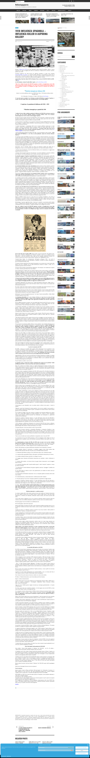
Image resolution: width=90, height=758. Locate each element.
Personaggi (63, 79)
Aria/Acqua (63, 83)
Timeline (60, 71)
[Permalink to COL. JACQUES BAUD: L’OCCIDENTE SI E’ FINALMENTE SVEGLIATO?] (68, 185)
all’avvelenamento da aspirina (21, 74)
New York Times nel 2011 (42, 82)
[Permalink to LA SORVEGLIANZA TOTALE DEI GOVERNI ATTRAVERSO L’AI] (68, 263)
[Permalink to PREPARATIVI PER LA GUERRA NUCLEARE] (62, 271)
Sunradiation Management (65, 92)
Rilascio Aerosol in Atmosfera (66, 91)
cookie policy (9, 756)
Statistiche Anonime (82, 747)
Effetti (60, 97)
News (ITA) (61, 68)
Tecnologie (61, 88)
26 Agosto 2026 (33, 16)
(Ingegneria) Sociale (64, 87)
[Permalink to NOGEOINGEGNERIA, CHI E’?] (62, 185)
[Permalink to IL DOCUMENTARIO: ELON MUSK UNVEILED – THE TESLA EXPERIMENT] (72, 302)
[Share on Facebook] (50, 41)
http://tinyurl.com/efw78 (20, 539)
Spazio (62, 96)
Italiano (19, 1)
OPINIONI (61, 65)
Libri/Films (61, 102)
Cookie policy (4, 756)
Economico (63, 85)
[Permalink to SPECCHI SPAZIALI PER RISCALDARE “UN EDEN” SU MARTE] (68, 287)
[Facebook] (70, 1)
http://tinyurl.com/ (40, 672)
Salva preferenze (82, 753)
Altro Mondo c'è (62, 105)
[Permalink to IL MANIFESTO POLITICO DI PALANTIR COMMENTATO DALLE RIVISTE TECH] (72, 263)
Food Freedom (45, 96)
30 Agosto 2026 (63, 19)
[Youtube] (71, 1)
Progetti (62, 77)
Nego (82, 750)
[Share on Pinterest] (53, 41)
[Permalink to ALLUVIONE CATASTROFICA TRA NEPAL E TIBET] (37, 20)
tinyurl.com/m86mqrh (22, 583)
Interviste (60, 70)
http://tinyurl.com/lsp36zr (23, 535)
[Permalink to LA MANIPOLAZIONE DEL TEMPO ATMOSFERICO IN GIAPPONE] (72, 121)
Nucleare (62, 94)
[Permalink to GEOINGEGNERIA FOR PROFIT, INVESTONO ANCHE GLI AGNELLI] (72, 232)
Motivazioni (61, 80)
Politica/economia (64, 100)
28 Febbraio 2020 (19, 41)
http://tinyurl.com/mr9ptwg (21, 388)
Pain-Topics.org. (27, 640)
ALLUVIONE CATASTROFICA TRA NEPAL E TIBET (36, 14)
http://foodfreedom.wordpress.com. (39, 671)
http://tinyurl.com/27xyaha (38, 335)
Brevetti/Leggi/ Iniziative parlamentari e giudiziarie (64, 150)
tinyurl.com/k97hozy (29, 641)
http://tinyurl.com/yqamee (28, 540)
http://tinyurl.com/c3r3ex (20, 551)
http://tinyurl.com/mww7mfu (34, 444)
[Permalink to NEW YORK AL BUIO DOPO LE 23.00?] (68, 232)
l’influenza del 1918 (23, 69)
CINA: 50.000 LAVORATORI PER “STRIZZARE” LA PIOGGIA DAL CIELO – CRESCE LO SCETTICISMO (22, 15)
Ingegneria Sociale (62, 66)
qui (18, 80)
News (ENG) (61, 69)
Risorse (62, 84)
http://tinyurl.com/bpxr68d (29, 350)
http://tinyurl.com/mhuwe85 (47, 297)
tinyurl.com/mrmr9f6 (43, 294)
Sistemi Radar (63, 89)
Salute (17, 27)
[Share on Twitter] (52, 41)
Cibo (62, 81)
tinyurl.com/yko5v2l (42, 253)
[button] (87, 744)
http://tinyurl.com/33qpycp (24, 339)
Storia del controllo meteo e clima (67, 73)
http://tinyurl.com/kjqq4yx (38, 573)
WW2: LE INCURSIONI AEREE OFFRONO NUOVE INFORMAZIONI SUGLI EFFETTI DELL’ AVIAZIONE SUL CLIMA (52, 15)
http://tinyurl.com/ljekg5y (29, 130)
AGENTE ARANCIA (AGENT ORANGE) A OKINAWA (20, 742)
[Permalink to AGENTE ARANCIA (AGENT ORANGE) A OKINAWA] (62, 216)
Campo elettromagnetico (63, 104)
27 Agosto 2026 (17, 17)
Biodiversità (63, 98)
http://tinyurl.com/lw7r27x (43, 302)
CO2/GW (62, 93)
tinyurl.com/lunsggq (41, 192)
